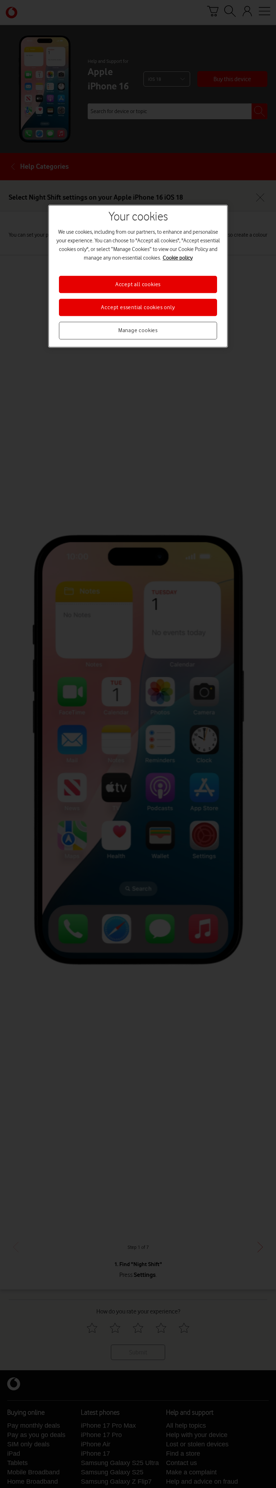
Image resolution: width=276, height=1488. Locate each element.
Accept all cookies (138, 284)
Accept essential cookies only (138, 307)
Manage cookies (138, 330)
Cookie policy (178, 258)
